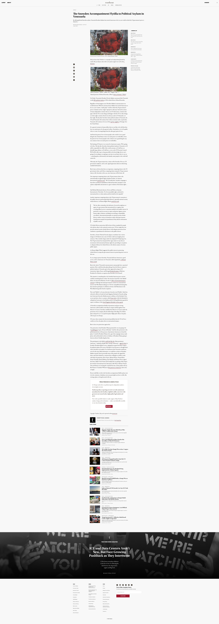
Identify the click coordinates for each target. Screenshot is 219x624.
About (9, 2)
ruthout (85, 24)
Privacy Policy (105, 601)
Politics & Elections (109, 428)
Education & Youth (76, 590)
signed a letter (123, 343)
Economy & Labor (75, 588)
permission (114, 413)
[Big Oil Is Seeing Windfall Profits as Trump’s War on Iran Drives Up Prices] (95, 480)
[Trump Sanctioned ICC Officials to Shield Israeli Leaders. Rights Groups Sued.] (95, 519)
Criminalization (118, 5)
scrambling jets (94, 330)
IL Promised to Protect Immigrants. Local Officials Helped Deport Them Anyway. (114, 508)
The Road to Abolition (92, 596)
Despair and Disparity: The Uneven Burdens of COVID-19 (93, 590)
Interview (104, 467)
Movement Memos (91, 601)
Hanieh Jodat (105, 454)
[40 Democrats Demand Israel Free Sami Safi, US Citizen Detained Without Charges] (95, 461)
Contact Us (104, 611)
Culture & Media (75, 586)
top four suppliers (114, 122)
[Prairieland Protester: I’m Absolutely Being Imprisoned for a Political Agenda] (95, 470)
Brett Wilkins (105, 503)
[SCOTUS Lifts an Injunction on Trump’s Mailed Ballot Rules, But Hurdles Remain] (95, 500)
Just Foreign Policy (118, 420)
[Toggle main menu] (214, 2)
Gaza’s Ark (113, 298)
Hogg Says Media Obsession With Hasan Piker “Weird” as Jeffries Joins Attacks (113, 430)
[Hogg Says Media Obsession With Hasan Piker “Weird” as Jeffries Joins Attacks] (95, 432)
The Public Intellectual (92, 599)
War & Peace (107, 447)
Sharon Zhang (105, 435)
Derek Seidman (105, 483)
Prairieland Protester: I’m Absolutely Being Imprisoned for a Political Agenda (112, 469)
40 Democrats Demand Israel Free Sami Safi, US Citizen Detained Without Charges (136, 62)
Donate (207, 2)
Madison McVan (105, 445)
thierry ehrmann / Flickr (112, 56)
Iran (99, 5)
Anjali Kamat (105, 474)
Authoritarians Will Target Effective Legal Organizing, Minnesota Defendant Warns (136, 69)
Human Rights (107, 457)
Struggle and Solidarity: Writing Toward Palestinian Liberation (92, 586)
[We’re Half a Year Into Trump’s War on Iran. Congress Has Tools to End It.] (95, 451)
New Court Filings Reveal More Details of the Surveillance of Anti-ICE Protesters (113, 440)
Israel (112, 5)
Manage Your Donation (106, 590)
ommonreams (110, 503)
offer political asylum (99, 100)
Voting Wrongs (91, 603)
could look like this (110, 341)
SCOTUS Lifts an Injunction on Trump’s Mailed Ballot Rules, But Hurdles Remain (114, 498)
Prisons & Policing (76, 603)
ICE (108, 5)
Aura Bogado (105, 513)
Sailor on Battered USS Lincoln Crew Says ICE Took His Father (136, 49)
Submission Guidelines (106, 597)
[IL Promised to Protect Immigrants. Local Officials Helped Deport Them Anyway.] (95, 509)
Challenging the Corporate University (92, 606)
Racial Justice (75, 606)
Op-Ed (74, 10)
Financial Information (106, 599)
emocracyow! (110, 474)
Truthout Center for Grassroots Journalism (106, 606)
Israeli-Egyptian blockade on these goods (113, 302)
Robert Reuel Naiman (78, 24)
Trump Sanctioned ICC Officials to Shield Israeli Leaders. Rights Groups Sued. (114, 517)
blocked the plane (114, 271)
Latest (3, 2)
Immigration (107, 486)
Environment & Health (76, 592)
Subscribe (104, 594)
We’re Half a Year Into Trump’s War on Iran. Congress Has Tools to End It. (137, 43)
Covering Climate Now (92, 608)
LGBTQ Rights (75, 599)
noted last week (101, 180)
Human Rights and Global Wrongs (92, 594)
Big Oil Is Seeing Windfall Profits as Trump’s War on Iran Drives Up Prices (136, 36)
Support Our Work (105, 592)
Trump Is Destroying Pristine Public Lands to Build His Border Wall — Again (136, 55)
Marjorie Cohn (105, 522)
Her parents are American (114, 368)
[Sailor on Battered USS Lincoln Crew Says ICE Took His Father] (95, 490)
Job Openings (105, 609)
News (103, 428)
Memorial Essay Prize (106, 603)
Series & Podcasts (76, 612)
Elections (104, 5)
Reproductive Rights (76, 608)
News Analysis (104, 476)
